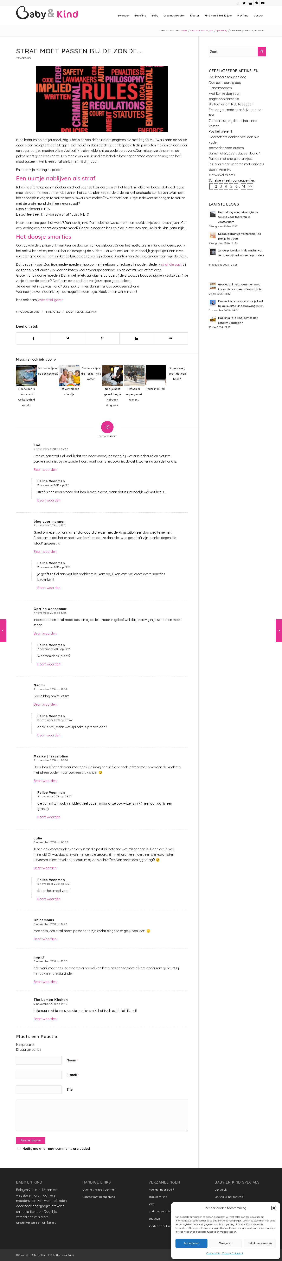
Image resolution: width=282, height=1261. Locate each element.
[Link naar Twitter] (244, 3)
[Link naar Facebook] (238, 3)
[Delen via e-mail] (171, 338)
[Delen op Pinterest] (102, 338)
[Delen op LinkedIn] (137, 338)
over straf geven (50, 300)
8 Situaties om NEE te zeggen (231, 104)
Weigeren (225, 1243)
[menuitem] (123, 15)
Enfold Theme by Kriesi (61, 1255)
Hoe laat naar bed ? (161, 1189)
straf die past (171, 264)
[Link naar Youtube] (263, 3)
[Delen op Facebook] (33, 338)
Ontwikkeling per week (229, 1196)
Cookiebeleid (213, 1253)
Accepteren (191, 1243)
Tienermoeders (220, 88)
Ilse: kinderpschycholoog (227, 77)
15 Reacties (52, 311)
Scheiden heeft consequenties (232, 180)
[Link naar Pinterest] (256, 3)
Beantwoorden (45, 469)
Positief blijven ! (220, 131)
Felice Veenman (86, 311)
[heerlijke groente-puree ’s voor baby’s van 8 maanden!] (3, 630)
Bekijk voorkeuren (260, 1243)
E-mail (72, 1075)
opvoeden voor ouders (226, 148)
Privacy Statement (232, 1253)
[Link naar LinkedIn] (250, 3)
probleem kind (157, 1196)
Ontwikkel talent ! (222, 175)
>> (250, 186)
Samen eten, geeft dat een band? (234, 153)
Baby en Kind (38, 1255)
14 (243, 186)
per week (221, 1189)
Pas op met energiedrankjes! (230, 159)
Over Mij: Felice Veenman (98, 1189)
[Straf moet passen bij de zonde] (102, 99)
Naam (72, 1060)
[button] (274, 1208)
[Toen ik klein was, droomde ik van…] (279, 630)
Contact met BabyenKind (98, 1196)
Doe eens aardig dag (225, 83)
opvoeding (23, 58)
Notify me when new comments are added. (56, 1148)
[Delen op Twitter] (68, 338)
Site (70, 1089)
